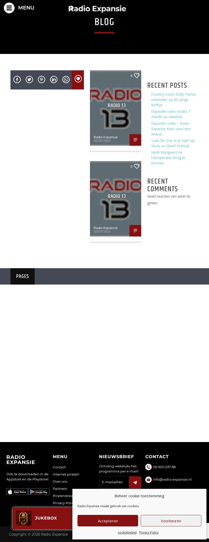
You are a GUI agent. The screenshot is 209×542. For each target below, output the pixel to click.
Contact (59, 467)
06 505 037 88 (164, 467)
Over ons (60, 481)
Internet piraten (66, 474)
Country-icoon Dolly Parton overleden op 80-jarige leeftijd (173, 99)
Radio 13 (117, 105)
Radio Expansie (106, 137)
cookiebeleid (127, 532)
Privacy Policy (149, 532)
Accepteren (108, 520)
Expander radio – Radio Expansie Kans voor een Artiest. (171, 129)
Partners (60, 489)
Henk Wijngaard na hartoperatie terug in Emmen (168, 157)
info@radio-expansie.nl (172, 479)
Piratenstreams (65, 496)
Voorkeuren (171, 520)
